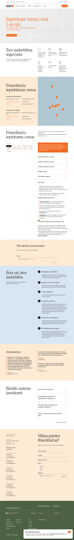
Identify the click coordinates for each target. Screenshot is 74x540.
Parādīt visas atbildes (61, 422)
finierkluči (42, 466)
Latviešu (65, 1)
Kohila (31, 148)
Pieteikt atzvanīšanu (11, 35)
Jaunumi (7, 1)
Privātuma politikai (11, 514)
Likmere (26, 148)
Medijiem (30, 526)
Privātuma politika (32, 259)
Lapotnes (9, 148)
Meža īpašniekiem (37, 5)
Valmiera (30, 146)
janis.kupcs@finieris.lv (10, 471)
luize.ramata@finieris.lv (11, 463)
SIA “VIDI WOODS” (41, 359)
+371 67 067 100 (25, 101)
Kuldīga (19, 146)
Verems (14, 146)
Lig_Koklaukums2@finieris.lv (28, 104)
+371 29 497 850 (9, 470)
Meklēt (61, 1)
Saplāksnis (8, 519)
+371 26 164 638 (9, 456)
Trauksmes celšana (33, 528)
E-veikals (65, 5)
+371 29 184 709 (9, 478)
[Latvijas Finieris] (10, 6)
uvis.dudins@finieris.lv (10, 457)
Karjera (44, 5)
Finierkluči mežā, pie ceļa (17, 148)
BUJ (29, 519)
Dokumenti (18, 1)
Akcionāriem (18, 522)
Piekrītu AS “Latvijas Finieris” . (27, 259)
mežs (41, 470)
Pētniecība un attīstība (10, 526)
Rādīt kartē (8, 104)
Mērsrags (25, 146)
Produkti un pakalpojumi (20, 5)
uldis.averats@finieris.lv (27, 118)
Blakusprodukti (9, 524)
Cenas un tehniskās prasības (12, 101)
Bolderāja (9, 146)
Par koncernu (12, 1)
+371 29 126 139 (25, 116)
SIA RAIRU (9, 373)
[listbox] (13, 99)
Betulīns (8, 528)
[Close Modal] (69, 532)
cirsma (41, 468)
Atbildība (29, 5)
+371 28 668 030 (9, 462)
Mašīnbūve (8, 522)
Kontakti (22, 1)
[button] (58, 105)
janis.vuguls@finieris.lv (11, 479)
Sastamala (9, 151)
